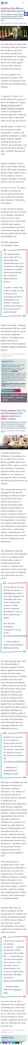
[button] (26, 14)
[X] (17, 1043)
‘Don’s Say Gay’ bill (12, 661)
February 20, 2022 (11, 648)
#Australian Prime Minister (8, 397)
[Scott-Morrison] (14, 33)
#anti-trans (5, 395)
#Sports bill (5, 400)
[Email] (1, 1043)
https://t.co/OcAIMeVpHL (14, 980)
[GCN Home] (4, 3)
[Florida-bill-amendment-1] (14, 442)
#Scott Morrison (19, 397)
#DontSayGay (9, 593)
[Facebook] (7, 1043)
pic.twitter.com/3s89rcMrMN (15, 636)
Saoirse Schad (22, 23)
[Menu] (26, 3)
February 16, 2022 (11, 773)
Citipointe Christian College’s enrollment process (13, 346)
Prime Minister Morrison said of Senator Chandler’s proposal (13, 105)
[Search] (23, 3)
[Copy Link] (4, 1043)
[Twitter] (11, 1043)
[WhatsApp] (14, 1043)
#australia (23, 395)
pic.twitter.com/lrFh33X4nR (15, 761)
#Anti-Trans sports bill (14, 395)
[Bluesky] (20, 1043)
